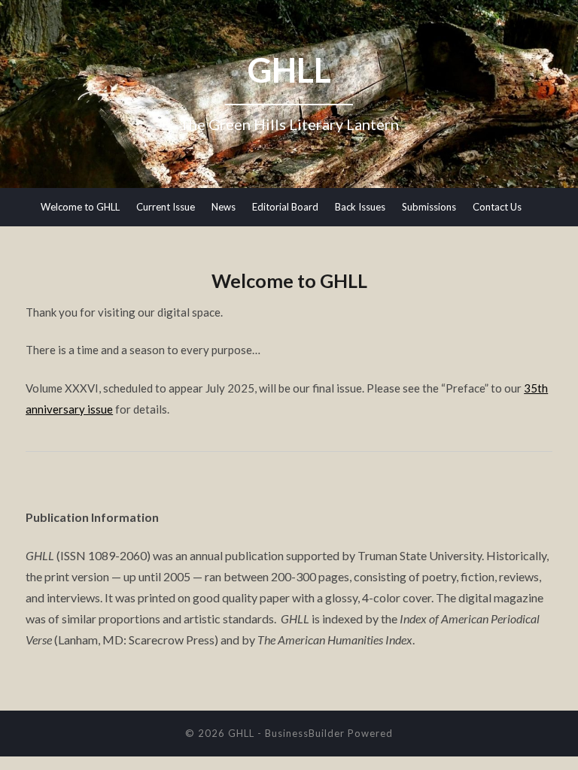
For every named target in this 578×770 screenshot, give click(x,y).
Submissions (429, 207)
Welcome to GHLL (80, 207)
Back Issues (360, 207)
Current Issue (165, 207)
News (223, 207)
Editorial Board (285, 207)
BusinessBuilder (305, 733)
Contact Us (497, 207)
